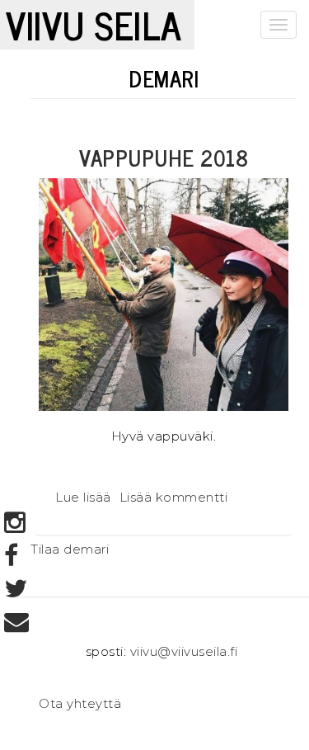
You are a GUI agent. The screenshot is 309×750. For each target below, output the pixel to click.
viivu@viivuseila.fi (184, 651)
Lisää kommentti (173, 497)
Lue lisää (83, 497)
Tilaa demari (69, 549)
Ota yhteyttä (80, 703)
